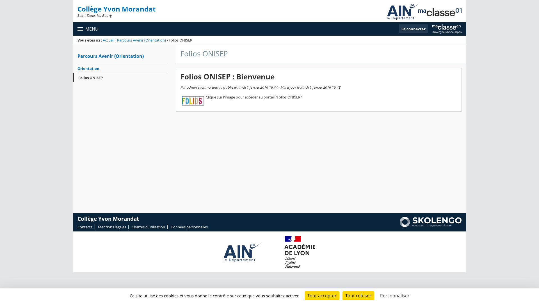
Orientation (88, 68)
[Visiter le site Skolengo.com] (431, 225)
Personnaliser (395, 296)
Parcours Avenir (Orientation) (141, 40)
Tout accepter (322, 296)
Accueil (108, 40)
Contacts (84, 227)
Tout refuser (358, 296)
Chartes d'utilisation (148, 227)
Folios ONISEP (90, 77)
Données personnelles (189, 227)
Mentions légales (112, 227)
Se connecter (413, 28)
